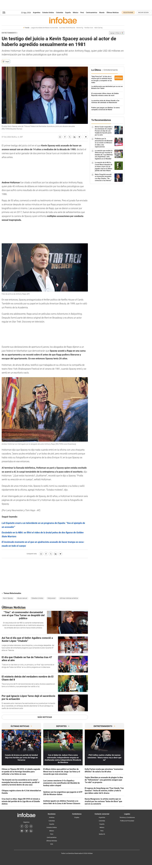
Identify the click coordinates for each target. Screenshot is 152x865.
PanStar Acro (88, 28)
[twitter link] (26, 826)
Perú (82, 13)
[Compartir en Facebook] (65, 137)
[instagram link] (31, 826)
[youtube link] (22, 831)
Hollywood (51, 598)
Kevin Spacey (8, 598)
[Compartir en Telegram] (79, 137)
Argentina (36, 13)
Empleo (76, 817)
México (75, 13)
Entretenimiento (9, 33)
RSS (51, 844)
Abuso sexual (22, 598)
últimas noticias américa (69, 598)
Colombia (59, 13)
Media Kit (102, 834)
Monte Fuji (79, 28)
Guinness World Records (67, 28)
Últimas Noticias (113, 13)
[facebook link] (22, 826)
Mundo (101, 13)
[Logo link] (63, 20)
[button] (4, 13)
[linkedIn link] (31, 831)
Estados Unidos (48, 13)
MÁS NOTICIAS (45, 717)
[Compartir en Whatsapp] (60, 137)
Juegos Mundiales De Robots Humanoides (44, 28)
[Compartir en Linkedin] (74, 137)
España (68, 13)
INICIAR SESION (143, 12)
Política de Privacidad (127, 821)
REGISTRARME (128, 12)
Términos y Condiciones (127, 817)
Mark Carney (98, 28)
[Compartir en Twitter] (70, 137)
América (51, 817)
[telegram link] (26, 831)
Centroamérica (91, 13)
